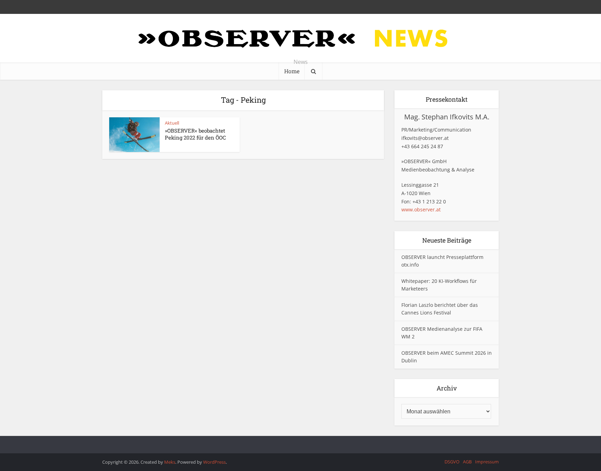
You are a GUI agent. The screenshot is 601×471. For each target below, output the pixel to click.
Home (291, 71)
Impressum (487, 462)
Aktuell (172, 123)
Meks (169, 462)
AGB (467, 462)
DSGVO (451, 462)
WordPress (214, 462)
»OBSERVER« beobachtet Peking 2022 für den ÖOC (195, 134)
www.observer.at (421, 209)
